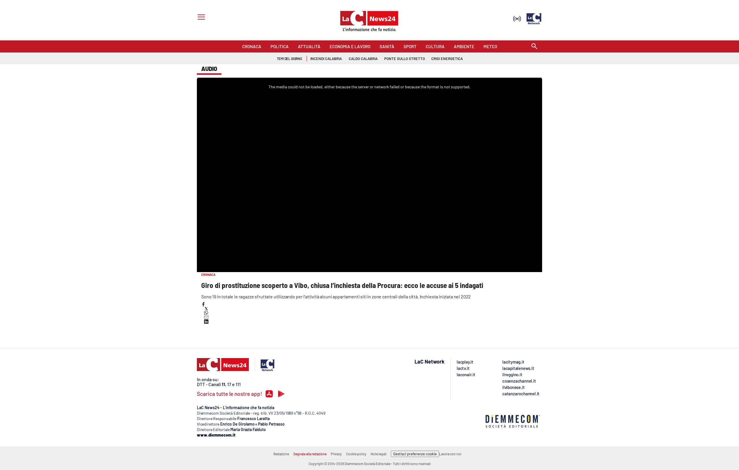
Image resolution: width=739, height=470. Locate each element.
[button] (203, 304)
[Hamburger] (200, 17)
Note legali (379, 454)
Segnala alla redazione (309, 454)
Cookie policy (356, 454)
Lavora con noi (450, 454)
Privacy (336, 454)
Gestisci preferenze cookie (415, 454)
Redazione (281, 454)
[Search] (534, 46)
